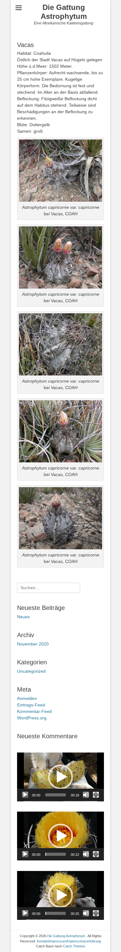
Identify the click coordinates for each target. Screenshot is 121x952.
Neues (23, 616)
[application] (60, 777)
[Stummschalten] (86, 795)
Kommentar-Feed (34, 711)
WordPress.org (32, 717)
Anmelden (27, 698)
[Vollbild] (96, 795)
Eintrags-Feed (31, 704)
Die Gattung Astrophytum (64, 11)
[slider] (55, 794)
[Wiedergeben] (25, 795)
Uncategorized (31, 671)
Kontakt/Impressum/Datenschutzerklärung (69, 941)
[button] (60, 777)
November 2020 (33, 643)
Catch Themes (74, 946)
